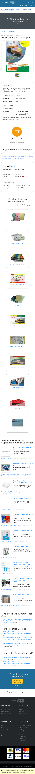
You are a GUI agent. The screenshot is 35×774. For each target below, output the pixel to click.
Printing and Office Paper (22, 447)
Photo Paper (17, 326)
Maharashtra (26, 525)
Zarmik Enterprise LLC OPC (9, 541)
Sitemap (3, 727)
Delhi (20, 509)
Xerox (3, 573)
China (30, 458)
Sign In (32, 5)
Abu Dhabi (21, 541)
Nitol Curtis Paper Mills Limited (10, 605)
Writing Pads (17, 428)
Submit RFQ (17, 681)
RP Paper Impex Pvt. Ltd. (8, 589)
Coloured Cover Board (17, 223)
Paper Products (7, 619)
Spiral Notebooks (17, 387)
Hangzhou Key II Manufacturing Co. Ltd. (13, 491)
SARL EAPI (4, 557)
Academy (21, 730)
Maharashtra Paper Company (10, 525)
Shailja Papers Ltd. (6, 509)
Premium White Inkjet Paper (18, 367)
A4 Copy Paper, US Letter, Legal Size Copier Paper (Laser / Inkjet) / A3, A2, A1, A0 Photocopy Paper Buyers (17, 657)
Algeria (15, 557)
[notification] (28, 2)
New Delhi (15, 509)
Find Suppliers (5, 711)
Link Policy (22, 740)
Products (11, 31)
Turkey (27, 476)
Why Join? (21, 711)
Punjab (25, 589)
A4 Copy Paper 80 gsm (21, 547)
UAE (25, 541)
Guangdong (24, 458)
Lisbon (7, 573)
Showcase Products (24, 716)
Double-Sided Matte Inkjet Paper (19, 284)
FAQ (2, 725)
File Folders (17, 305)
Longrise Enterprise (7, 458)
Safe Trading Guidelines (25, 725)
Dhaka (22, 605)
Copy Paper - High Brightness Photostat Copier (23, 481)
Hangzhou (28, 491)
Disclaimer (22, 734)
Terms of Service (23, 732)
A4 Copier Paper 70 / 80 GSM (23, 463)
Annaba (10, 557)
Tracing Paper (17, 408)
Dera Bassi (19, 589)
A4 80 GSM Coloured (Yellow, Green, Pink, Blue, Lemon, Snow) (23, 580)
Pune (20, 525)
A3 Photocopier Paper (21, 498)
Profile (3, 31)
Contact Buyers (23, 713)
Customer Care (5, 730)
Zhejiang (4, 493)
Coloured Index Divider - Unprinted (20, 243)
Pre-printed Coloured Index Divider (20, 346)
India (24, 509)
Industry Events (23, 727)
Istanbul (17, 476)
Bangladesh (28, 605)
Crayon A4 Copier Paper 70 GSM (22, 531)
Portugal (12, 573)
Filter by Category (24, 205)
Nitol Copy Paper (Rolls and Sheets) (22, 595)
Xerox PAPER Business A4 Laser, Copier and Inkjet (22, 563)
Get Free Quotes (23, 5)
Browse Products (6, 713)
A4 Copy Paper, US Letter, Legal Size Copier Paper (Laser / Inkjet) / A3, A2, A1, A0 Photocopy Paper (17, 620)
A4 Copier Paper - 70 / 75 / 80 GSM (23, 515)
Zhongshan (16, 458)
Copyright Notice (23, 738)
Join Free (21, 709)
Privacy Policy (22, 736)
